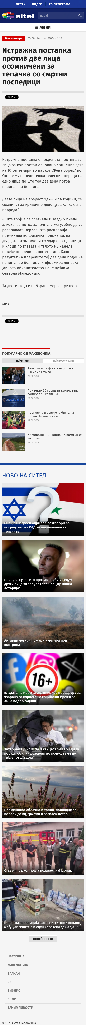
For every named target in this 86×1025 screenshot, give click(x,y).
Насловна (16, 956)
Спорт (13, 999)
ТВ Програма (59, 4)
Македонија (18, 965)
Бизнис (14, 990)
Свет (11, 982)
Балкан (14, 973)
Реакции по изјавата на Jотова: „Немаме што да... (51, 370)
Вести (21, 4)
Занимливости (20, 1008)
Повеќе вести (43, 939)
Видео (37, 4)
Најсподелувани (63, 360)
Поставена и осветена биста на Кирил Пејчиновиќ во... (51, 414)
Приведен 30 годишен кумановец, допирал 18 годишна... (53, 392)
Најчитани (22, 360)
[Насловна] (18, 18)
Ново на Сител (24, 475)
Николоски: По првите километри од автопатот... (55, 436)
